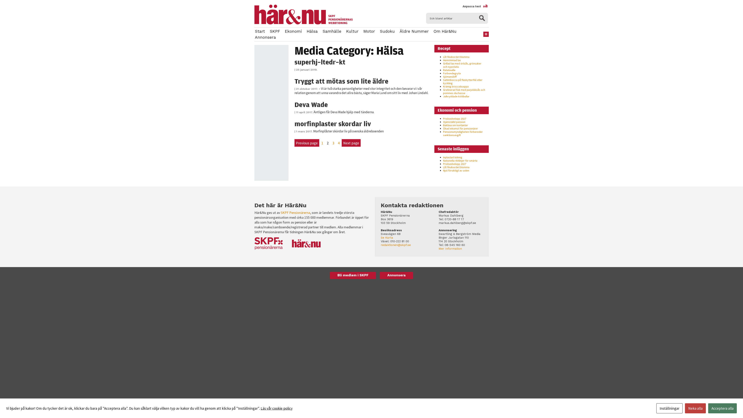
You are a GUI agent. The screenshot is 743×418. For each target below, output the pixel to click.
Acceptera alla (722, 408)
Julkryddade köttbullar (456, 96)
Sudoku (387, 31)
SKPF (275, 31)
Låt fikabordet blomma (456, 57)
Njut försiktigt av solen (456, 170)
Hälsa (312, 31)
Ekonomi (293, 31)
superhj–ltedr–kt (319, 62)
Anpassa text (475, 6)
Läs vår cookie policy (277, 408)
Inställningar (669, 408)
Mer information (450, 248)
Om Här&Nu (445, 31)
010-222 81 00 (399, 241)
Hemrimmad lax (452, 60)
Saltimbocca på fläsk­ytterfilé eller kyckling (462, 81)
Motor (369, 31)
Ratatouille (449, 70)
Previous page (307, 143)
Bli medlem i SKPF (352, 275)
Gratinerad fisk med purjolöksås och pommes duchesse (464, 91)
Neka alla (695, 408)
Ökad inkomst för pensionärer (460, 128)
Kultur (352, 31)
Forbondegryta (452, 73)
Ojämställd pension (454, 122)
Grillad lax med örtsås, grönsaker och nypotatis (462, 65)
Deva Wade (311, 104)
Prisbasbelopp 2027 (454, 118)
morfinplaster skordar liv (332, 123)
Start (260, 31)
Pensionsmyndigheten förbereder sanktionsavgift (463, 133)
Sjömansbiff (450, 76)
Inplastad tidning (452, 157)
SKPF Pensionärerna (295, 212)
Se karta (387, 237)
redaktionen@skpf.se (396, 245)
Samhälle (332, 31)
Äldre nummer (414, 31)
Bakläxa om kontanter (455, 125)
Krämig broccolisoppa (456, 86)
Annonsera (265, 37)
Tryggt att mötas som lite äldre (341, 81)
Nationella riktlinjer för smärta (460, 160)
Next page (351, 143)
